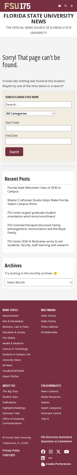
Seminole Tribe (11, 413)
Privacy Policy (11, 450)
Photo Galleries (49, 326)
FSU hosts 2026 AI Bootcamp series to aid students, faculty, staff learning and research (38, 243)
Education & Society (14, 332)
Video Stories (48, 315)
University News (12, 360)
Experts (45, 402)
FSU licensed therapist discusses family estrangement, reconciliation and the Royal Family (37, 229)
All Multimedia (49, 332)
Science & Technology (15, 348)
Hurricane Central (51, 413)
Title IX (45, 418)
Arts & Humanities (13, 321)
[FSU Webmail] (60, 6)
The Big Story (10, 391)
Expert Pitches (11, 376)
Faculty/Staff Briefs (13, 370)
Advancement (10, 315)
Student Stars (10, 396)
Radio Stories (48, 321)
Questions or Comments (56, 441)
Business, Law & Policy (16, 326)
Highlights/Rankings (14, 408)
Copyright (9, 454)
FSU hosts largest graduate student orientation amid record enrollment (32, 214)
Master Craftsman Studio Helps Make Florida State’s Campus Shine (38, 202)
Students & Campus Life (16, 354)
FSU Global (9, 337)
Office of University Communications (13, 421)
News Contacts (50, 391)
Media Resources (51, 396)
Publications (9, 402)
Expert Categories (51, 408)
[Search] (66, 6)
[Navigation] (71, 6)
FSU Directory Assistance (56, 437)
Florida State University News (38, 18)
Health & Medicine (13, 343)
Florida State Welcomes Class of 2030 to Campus (34, 189)
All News (8, 365)
